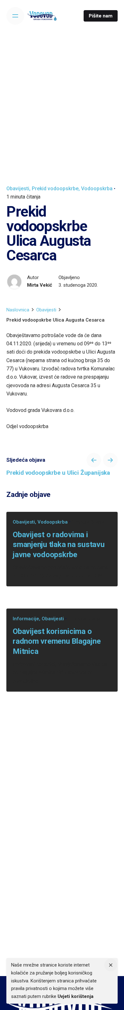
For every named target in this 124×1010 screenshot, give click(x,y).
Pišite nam (101, 16)
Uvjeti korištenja (75, 996)
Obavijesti (17, 189)
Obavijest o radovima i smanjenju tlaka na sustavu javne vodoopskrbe (59, 544)
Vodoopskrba (97, 189)
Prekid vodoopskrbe (55, 189)
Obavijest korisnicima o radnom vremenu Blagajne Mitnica (56, 641)
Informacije (26, 619)
